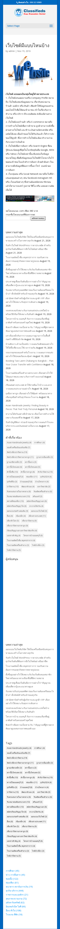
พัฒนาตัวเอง (28, 486)
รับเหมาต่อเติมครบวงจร (18, 496)
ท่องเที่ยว (31, 476)
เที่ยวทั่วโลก (13, 520)
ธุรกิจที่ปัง (12, 481)
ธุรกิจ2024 (45, 476)
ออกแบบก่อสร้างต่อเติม (17, 511)
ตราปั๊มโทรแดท (32, 467)
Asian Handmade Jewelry (19, 442)
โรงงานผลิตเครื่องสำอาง (18, 545)
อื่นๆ (10, 516)
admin (12, 51)
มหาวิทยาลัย (43, 486)
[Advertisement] (30, 592)
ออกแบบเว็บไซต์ (39, 511)
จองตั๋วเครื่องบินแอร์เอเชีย (18, 447)
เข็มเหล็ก (21, 516)
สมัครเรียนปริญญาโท (16, 506)
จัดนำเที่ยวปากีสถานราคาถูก (20, 457)
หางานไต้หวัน (36, 506)
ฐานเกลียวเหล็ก (14, 462)
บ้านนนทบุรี (26, 481)
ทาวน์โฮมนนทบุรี (15, 476)
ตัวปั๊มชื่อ (12, 472)
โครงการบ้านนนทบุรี (32, 535)
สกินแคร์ (37, 496)
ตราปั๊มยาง (30, 462)
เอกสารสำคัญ (13, 535)
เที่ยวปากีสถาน (29, 520)
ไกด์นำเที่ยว (38, 545)
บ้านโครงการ (41, 481)
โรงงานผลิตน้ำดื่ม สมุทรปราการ (21, 540)
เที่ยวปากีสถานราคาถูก (17, 525)
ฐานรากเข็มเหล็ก (45, 457)
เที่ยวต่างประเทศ (37, 516)
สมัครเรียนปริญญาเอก (37, 501)
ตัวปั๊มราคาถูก (28, 472)
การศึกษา (39, 442)
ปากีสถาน (12, 486)
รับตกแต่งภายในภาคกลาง (19, 491)
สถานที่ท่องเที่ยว (15, 501)
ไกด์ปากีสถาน (14, 550)
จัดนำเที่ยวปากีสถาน (17, 452)
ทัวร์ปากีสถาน (45, 472)
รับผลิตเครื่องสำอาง (43, 491)
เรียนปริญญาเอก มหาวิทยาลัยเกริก (22, 530)
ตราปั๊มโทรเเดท (14, 467)
